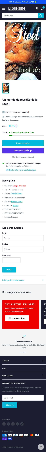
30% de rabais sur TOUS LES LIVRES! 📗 (23, 2)
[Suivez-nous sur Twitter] (8, 424)
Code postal (6, 255)
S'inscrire (10, 405)
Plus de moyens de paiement (23, 157)
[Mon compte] (37, 8)
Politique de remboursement (13, 280)
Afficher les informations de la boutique (21, 170)
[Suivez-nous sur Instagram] (13, 424)
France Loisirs (16, 201)
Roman (15, 205)
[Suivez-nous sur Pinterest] (17, 424)
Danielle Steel (16, 194)
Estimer (9, 269)
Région (5, 244)
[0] (41, 8)
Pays (4, 233)
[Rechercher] (41, 15)
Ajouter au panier (23, 143)
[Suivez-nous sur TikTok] (22, 424)
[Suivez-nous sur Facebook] (4, 424)
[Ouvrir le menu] (3, 9)
